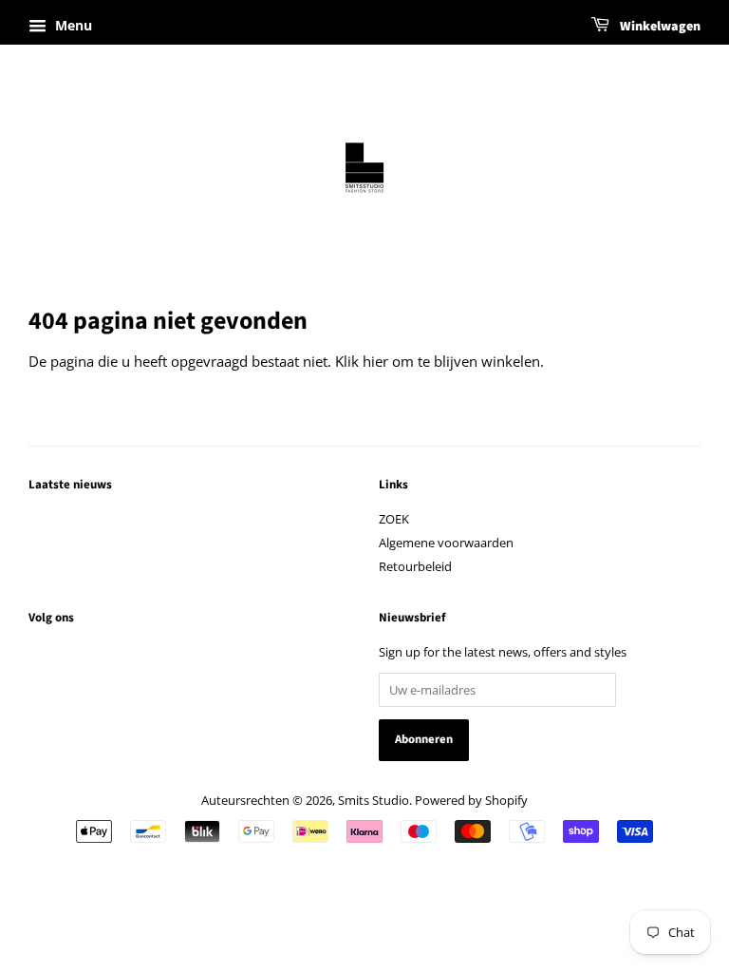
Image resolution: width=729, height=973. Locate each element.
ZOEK (394, 518)
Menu (71, 25)
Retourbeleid (415, 566)
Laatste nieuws (70, 484)
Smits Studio (373, 800)
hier (375, 361)
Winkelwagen (659, 26)
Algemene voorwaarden (446, 542)
